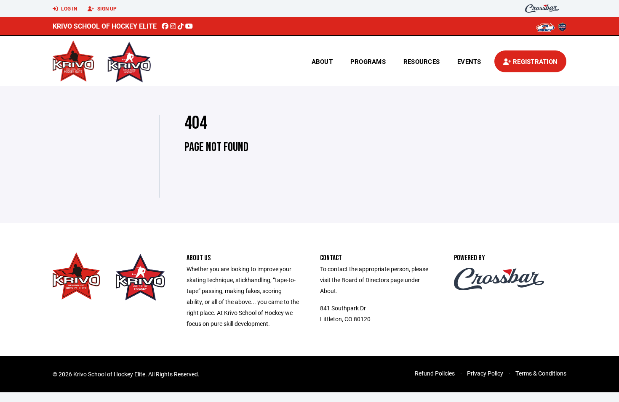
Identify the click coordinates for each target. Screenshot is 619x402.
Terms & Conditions (540, 373)
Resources (421, 61)
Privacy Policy (485, 373)
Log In (68, 8)
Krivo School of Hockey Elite (105, 25)
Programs (368, 61)
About (322, 61)
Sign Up (106, 8)
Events (469, 61)
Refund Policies (435, 373)
